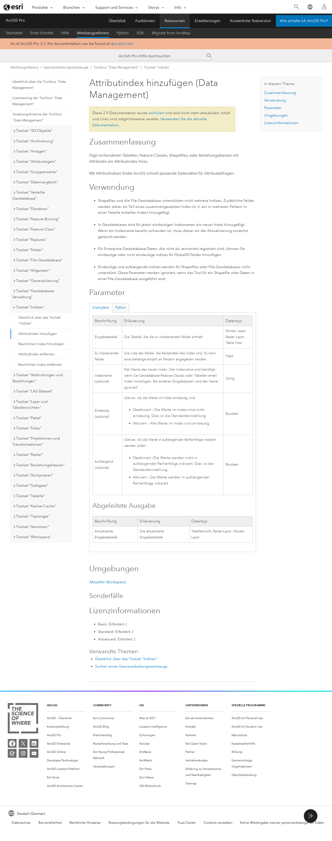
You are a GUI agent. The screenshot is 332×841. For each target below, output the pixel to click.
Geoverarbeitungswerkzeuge (66, 67)
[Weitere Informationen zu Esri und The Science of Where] (23, 719)
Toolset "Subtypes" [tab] (32, 485)
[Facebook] (12, 743)
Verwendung (275, 100)
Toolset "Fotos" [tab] (28, 428)
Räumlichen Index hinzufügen (41, 344)
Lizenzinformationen (281, 123)
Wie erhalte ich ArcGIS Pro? (304, 20)
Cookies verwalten (218, 823)
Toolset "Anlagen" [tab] (31, 151)
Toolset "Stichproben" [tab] (34, 475)
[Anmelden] (324, 7)
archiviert (156, 113)
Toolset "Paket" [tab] (29, 418)
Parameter (272, 108)
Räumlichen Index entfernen (40, 365)
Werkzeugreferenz (93, 33)
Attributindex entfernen (36, 354)
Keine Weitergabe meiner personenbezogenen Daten (282, 823)
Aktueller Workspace (107, 582)
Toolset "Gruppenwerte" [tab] (36, 172)
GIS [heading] (141, 705)
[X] (23, 743)
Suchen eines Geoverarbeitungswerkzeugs (131, 666)
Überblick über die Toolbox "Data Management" (39, 85)
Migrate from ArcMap (171, 33)
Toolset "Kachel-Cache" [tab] (36, 506)
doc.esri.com (122, 43)
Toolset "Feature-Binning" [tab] (37, 219)
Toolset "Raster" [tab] (29, 454)
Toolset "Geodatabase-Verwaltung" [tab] (33, 294)
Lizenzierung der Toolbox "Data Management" (37, 101)
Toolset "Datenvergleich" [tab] (37, 182)
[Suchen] (296, 7)
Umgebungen (276, 115)
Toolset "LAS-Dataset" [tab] (34, 391)
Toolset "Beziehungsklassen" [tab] (40, 465)
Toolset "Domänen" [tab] (32, 209)
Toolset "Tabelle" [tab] (30, 496)
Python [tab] (120, 308)
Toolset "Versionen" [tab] (32, 527)
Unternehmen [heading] (196, 705)
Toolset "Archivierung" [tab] (35, 141)
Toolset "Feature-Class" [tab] (35, 229)
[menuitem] (66, 718)
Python (123, 33)
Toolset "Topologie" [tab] (33, 516)
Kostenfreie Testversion (250, 20)
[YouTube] (34, 753)
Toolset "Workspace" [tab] (33, 537)
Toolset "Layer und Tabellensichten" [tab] (30, 404)
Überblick (117, 20)
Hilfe (65, 33)
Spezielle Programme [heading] (248, 705)
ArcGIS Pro (15, 20)
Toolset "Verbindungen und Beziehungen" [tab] (37, 378)
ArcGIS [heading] (52, 705)
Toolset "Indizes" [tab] (30, 307)
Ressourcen (175, 20)
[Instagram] (23, 753)
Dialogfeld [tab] (100, 308)
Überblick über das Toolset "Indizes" (39, 320)
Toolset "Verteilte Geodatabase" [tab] (28, 195)
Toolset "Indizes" (157, 67)
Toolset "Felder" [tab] (29, 250)
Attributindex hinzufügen (37, 334)
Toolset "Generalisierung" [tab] (38, 281)
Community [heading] (102, 705)
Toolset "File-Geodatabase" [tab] (39, 260)
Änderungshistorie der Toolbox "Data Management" (37, 117)
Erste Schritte (41, 33)
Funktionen (145, 20)
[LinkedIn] (34, 743)
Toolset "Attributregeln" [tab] (36, 161)
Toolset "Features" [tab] (31, 240)
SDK (140, 33)
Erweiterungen (207, 20)
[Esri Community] (12, 753)
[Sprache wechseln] (309, 7)
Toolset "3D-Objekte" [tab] (34, 130)
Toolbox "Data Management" (116, 67)
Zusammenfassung (280, 93)
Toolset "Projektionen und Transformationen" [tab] (36, 441)
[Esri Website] (13, 7)
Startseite (14, 33)
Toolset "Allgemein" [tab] (33, 270)
